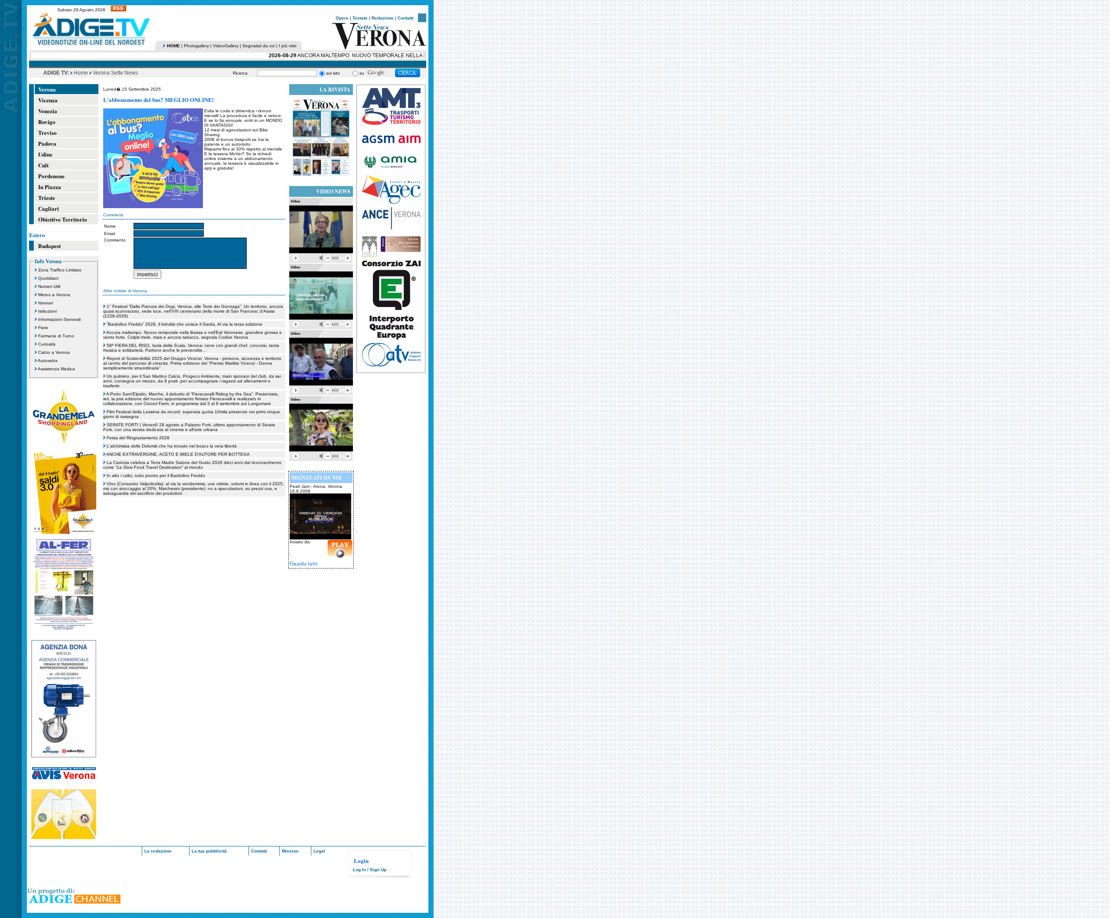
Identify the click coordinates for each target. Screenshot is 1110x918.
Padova (47, 143)
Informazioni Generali (59, 319)
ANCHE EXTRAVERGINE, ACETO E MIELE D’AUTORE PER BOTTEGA (178, 454)
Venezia (47, 111)
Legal (319, 851)
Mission (290, 851)
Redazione (383, 18)
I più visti (287, 45)
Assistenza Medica (56, 368)
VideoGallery (225, 45)
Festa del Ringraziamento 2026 (138, 437)
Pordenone (51, 176)
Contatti (406, 18)
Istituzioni (47, 311)
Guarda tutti (304, 563)
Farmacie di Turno (56, 335)
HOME (173, 45)
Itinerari (45, 303)
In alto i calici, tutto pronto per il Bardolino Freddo (156, 475)
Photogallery (196, 45)
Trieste (46, 197)
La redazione (158, 851)
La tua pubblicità (209, 851)
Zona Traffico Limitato (60, 270)
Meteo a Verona (54, 294)
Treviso (47, 132)
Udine (45, 154)
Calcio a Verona (54, 352)
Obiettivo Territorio (62, 219)
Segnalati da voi (258, 45)
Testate (360, 18)
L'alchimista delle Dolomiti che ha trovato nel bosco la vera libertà (172, 446)
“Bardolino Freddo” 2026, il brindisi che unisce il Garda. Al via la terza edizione (184, 324)
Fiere (43, 327)
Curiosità (47, 344)
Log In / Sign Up (369, 869)
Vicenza (48, 100)
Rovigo (47, 122)
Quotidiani (48, 278)
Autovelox (48, 360)
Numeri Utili (49, 286)
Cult (43, 165)
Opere (342, 18)
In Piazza (49, 187)
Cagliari (48, 208)
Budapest (49, 246)
